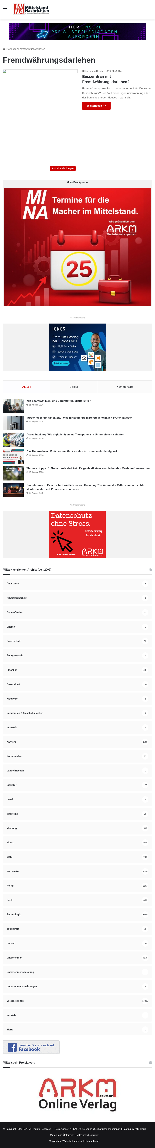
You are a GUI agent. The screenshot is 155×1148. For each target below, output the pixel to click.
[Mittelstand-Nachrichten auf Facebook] (31, 1052)
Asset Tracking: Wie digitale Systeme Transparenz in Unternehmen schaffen (75, 434)
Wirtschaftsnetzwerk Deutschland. (81, 1141)
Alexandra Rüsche (94, 71)
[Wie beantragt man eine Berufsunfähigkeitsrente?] (13, 406)
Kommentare (125, 386)
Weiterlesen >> (96, 105)
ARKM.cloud (139, 1129)
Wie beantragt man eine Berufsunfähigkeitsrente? (58, 400)
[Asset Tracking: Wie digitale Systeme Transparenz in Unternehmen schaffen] (13, 440)
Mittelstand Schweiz (88, 1135)
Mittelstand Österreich (62, 1135)
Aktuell (26, 386)
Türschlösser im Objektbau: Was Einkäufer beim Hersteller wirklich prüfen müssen (79, 417)
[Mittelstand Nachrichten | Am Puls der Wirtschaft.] (31, 10)
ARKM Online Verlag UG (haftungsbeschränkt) (95, 1129)
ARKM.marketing (77, 318)
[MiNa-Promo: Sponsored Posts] (77, 31)
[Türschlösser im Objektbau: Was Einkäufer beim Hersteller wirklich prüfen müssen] (13, 423)
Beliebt (74, 386)
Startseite (10, 49)
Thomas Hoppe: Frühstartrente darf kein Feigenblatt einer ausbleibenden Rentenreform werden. (88, 468)
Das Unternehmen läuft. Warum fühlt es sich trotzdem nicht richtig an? (71, 451)
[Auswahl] (5, 11)
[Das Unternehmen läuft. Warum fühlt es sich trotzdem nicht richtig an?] (13, 456)
